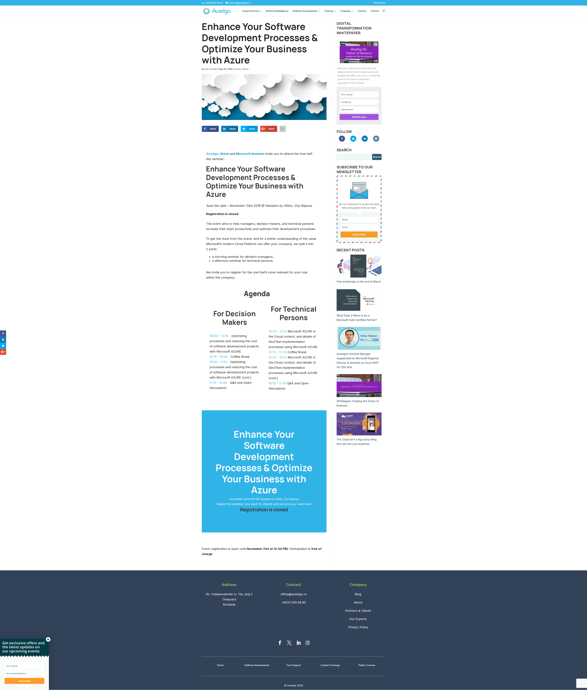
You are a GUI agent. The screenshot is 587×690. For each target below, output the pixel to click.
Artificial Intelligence (277, 11)
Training (328, 11)
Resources (379, 3)
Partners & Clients (358, 611)
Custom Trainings (330, 665)
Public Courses (367, 665)
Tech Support (293, 665)
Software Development (256, 665)
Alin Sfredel (211, 69)
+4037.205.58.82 (293, 602)
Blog (358, 594)
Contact (374, 11)
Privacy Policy (358, 627)
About (358, 602)
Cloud (220, 665)
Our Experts (358, 619)
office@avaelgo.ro (294, 594)
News (246, 69)
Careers (362, 11)
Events (237, 69)
